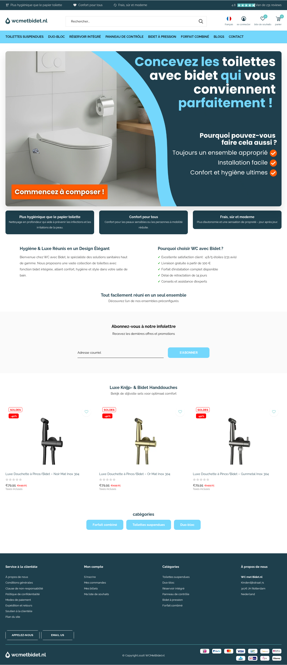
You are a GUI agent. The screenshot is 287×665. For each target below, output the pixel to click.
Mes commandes (95, 582)
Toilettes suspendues (24, 37)
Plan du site (12, 616)
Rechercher (201, 21)
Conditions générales (19, 582)
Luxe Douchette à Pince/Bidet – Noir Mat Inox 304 (42, 474)
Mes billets (91, 588)
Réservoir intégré (85, 37)
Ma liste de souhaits (96, 594)
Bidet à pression (162, 37)
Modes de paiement (18, 599)
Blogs (219, 37)
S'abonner (189, 353)
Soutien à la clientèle (18, 611)
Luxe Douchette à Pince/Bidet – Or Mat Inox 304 (134, 474)
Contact (236, 37)
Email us (57, 635)
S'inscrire (90, 577)
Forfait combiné (195, 37)
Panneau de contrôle (124, 37)
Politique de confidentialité (22, 594)
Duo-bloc (56, 37)
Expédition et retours (18, 605)
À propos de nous (16, 577)
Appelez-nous (22, 635)
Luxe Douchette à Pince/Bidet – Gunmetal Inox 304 (231, 474)
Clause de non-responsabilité (24, 588)
